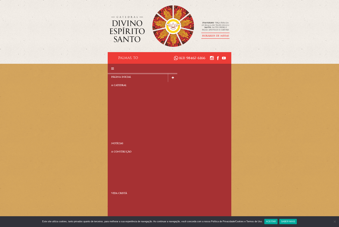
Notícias (117, 144)
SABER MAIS (288, 221)
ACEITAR (271, 221)
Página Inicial (121, 77)
